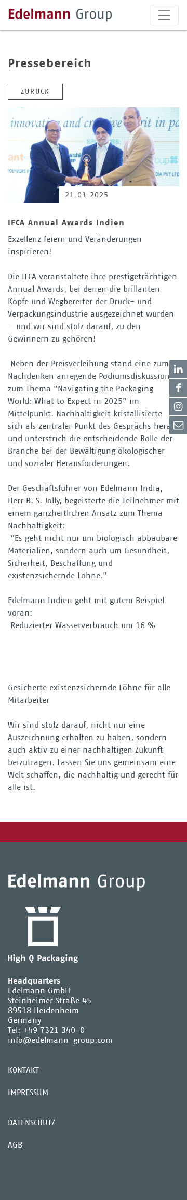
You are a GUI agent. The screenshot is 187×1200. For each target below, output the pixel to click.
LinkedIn (178, 369)
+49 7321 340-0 (54, 1030)
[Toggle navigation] (164, 15)
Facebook (178, 388)
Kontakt (178, 425)
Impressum (28, 1092)
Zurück (35, 91)
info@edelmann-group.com (60, 1040)
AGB (15, 1145)
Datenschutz (31, 1122)
